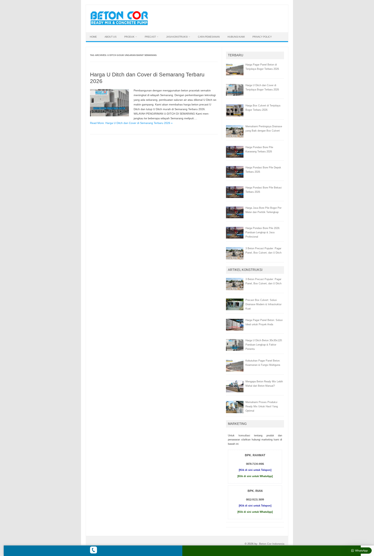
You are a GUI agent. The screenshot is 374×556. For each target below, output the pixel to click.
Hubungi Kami (236, 36)
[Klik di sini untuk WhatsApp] (255, 476)
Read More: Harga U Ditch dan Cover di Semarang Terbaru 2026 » (131, 123)
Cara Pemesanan (209, 36)
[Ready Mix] (121, 25)
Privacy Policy (262, 36)
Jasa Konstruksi (177, 36)
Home (93, 36)
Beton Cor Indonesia (271, 543)
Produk (129, 36)
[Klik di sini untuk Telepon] (255, 469)
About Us (110, 36)
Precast (150, 36)
